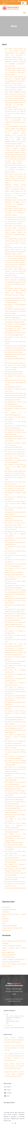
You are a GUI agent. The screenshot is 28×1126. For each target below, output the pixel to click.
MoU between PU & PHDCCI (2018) (13, 520)
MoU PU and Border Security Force (13, 406)
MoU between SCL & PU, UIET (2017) (14, 572)
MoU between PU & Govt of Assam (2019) (15, 486)
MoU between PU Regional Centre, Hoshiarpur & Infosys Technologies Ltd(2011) (15, 737)
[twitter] (15, 1123)
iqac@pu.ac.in (9, 1025)
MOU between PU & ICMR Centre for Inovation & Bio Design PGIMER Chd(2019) (15, 467)
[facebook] (12, 1123)
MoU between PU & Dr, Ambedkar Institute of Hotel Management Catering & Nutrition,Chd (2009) (15, 763)
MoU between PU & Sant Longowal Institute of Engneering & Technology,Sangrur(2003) (15, 825)
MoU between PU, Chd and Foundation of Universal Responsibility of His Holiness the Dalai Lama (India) (15, 311)
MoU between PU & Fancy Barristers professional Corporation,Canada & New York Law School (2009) (15, 769)
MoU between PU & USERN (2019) (13, 447)
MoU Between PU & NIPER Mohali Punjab (15, 888)
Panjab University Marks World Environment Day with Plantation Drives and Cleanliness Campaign (14, 1066)
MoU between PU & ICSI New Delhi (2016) (15, 598)
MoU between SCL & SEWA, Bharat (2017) (15, 531)
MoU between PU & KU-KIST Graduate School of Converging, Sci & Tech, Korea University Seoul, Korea (15, 367)
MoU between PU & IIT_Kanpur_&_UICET (15, 881)
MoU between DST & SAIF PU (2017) (14, 574)
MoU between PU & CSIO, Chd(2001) (14, 842)
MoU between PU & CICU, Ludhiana (14, 352)
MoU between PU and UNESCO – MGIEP (15, 298)
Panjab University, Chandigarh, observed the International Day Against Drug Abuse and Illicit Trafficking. (14, 1040)
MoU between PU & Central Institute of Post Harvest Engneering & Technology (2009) (15, 752)
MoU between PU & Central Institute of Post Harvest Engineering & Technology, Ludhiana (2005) (15, 793)
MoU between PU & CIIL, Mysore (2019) (14, 449)
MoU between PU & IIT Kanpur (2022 (14, 430)
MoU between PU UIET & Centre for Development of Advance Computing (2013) (15, 713)
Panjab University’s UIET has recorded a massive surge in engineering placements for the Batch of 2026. (14, 1074)
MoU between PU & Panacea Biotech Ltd (15, 363)
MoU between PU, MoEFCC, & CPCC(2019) (15, 475)
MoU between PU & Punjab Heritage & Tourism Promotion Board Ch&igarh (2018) (15, 503)
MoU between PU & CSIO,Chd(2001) (14, 845)
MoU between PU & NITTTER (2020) (13, 436)
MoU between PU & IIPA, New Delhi (14, 371)
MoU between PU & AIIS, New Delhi (13, 374)
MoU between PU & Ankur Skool (13, 386)
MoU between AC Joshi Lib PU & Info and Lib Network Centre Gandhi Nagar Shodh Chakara (15, 382)
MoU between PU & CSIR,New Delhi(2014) (15, 695)
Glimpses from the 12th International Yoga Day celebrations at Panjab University (14, 1048)
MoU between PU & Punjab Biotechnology (15, 350)
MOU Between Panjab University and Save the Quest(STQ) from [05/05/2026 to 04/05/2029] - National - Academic (15, 87)
